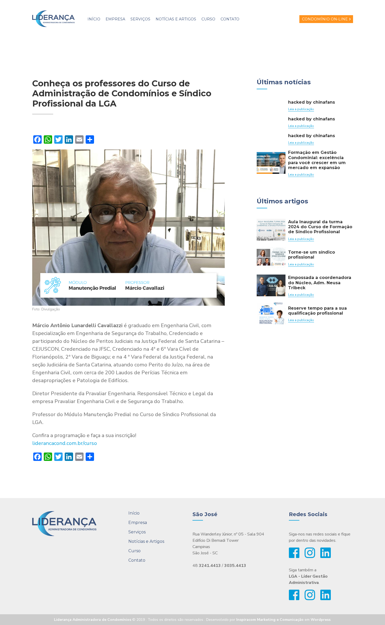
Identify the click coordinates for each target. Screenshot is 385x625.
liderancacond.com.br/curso (64, 443)
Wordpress (321, 619)
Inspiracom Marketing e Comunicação (270, 619)
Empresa (115, 19)
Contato (230, 19)
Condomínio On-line (325, 19)
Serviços (140, 19)
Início (93, 19)
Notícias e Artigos (176, 19)
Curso (208, 19)
